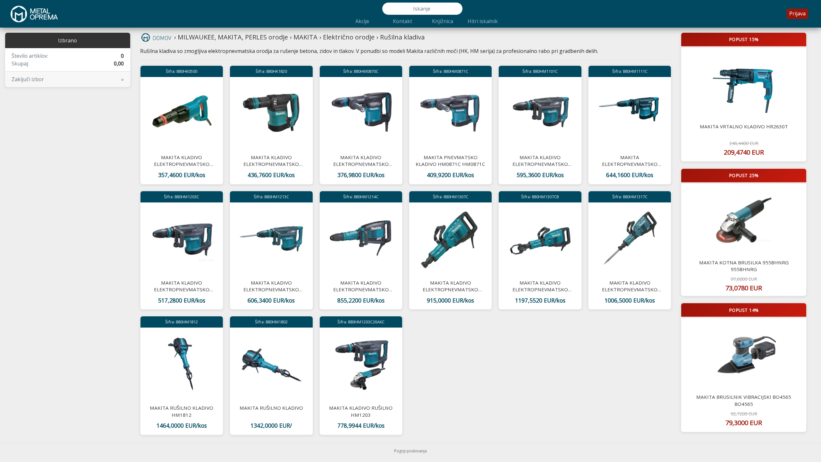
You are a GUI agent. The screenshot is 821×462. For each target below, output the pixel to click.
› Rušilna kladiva (401, 37)
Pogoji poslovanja (410, 451)
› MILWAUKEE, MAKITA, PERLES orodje (231, 37)
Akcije (362, 21)
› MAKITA (303, 37)
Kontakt (402, 21)
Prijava (797, 13)
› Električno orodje (347, 37)
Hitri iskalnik (483, 21)
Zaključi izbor (68, 79)
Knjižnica (442, 21)
